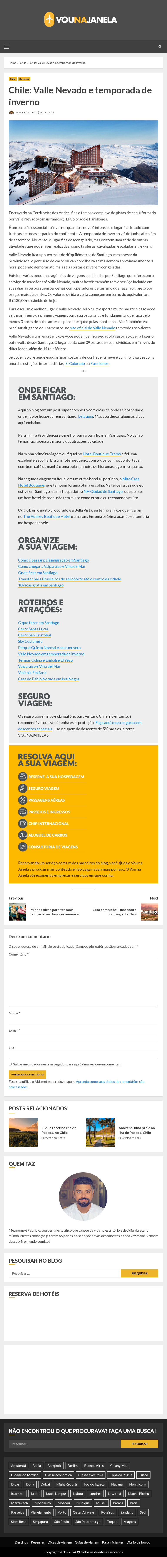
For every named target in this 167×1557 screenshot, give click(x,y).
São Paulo (61, 1521)
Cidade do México (24, 1475)
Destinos (24, 79)
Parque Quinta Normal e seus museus (49, 647)
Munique (83, 1503)
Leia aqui (85, 416)
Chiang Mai (118, 1465)
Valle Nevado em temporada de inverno (51, 653)
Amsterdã (18, 1465)
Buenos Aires (94, 1465)
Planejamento (41, 1512)
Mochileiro (42, 1503)
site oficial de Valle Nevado (92, 327)
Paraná (118, 1503)
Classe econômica (58, 1475)
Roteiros (107, 1512)
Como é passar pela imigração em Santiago (53, 560)
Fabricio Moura (25, 112)
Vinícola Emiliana (32, 672)
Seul (143, 1512)
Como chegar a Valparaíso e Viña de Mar (51, 566)
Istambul (17, 1493)
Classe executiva (90, 1475)
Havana (117, 1484)
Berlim (73, 1465)
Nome (14, 1013)
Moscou (63, 1503)
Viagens (130, 1521)
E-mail (14, 1030)
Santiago (127, 1512)
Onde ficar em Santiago (37, 572)
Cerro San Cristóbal (34, 635)
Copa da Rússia (121, 1475)
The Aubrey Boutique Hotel (46, 516)
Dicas (15, 1484)
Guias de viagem (87, 1542)
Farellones (99, 363)
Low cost (114, 1493)
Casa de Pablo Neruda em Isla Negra (48, 678)
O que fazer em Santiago (38, 622)
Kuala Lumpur (56, 1493)
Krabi (35, 1493)
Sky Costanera (30, 641)
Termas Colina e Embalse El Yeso (45, 660)
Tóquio (112, 1521)
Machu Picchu (138, 1493)
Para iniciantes (113, 1542)
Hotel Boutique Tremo (102, 453)
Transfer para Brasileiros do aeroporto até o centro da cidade (69, 578)
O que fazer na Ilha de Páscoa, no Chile (59, 1130)
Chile (13, 79)
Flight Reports (67, 1484)
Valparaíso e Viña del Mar (39, 666)
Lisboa (78, 1493)
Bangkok (54, 1465)
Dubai (45, 1484)
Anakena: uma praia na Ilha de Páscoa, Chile (137, 1130)
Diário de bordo (138, 1542)
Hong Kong (137, 1484)
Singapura (40, 1521)
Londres (95, 1493)
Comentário (19, 954)
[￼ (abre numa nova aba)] (52, 791)
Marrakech (19, 1503)
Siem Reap (19, 1521)
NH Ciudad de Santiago (103, 491)
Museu (101, 1503)
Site (11, 1047)
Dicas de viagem (60, 1542)
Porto (62, 1512)
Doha (30, 1484)
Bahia (36, 1465)
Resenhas (38, 1542)
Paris (133, 1503)
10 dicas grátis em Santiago (40, 585)
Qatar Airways (84, 1512)
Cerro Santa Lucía (33, 628)
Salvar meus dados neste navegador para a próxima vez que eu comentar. (66, 1064)
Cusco (143, 1475)
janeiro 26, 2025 (131, 1138)
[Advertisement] (83, 1379)
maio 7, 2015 (47, 112)
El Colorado (75, 363)
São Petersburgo (87, 1521)
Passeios (17, 1512)
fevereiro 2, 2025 (54, 1138)
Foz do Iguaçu (94, 1484)
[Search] (160, 46)
